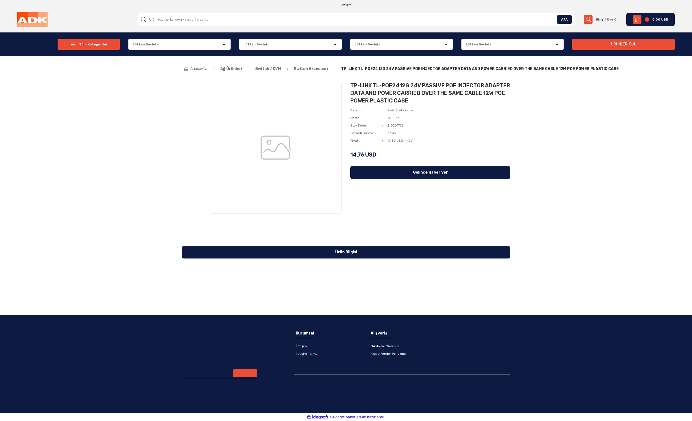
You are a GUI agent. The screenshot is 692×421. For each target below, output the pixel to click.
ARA (564, 19)
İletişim (301, 346)
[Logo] (32, 19)
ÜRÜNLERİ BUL (623, 44)
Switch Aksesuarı (400, 110)
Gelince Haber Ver (430, 172)
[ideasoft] (317, 417)
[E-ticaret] (345, 417)
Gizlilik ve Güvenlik (385, 346)
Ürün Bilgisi (346, 252)
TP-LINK (393, 118)
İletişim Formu (307, 354)
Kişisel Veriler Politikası (388, 354)
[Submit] (245, 373)
